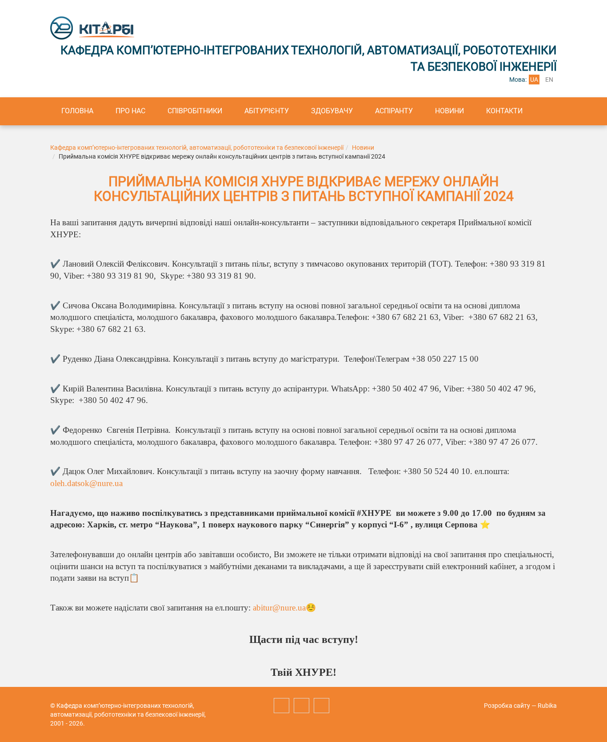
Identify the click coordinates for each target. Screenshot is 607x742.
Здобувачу (332, 111)
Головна (77, 111)
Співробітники (195, 111)
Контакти (504, 111)
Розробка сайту (507, 705)
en (549, 79)
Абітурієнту (266, 111)
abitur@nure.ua (279, 607)
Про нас (130, 111)
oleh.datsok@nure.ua (86, 483)
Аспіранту (394, 111)
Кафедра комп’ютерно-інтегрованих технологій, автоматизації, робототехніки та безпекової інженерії (196, 147)
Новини (449, 111)
